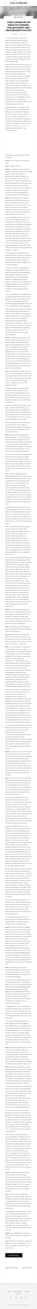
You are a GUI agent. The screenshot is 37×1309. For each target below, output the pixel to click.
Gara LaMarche (14, 34)
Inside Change (22, 126)
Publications (18, 1291)
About (27, 1291)
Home (9, 1291)
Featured (16, 15)
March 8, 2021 (23, 34)
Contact (18, 1293)
